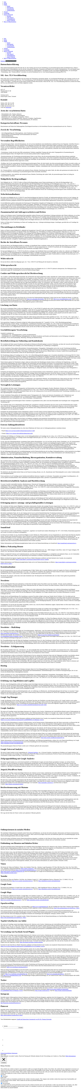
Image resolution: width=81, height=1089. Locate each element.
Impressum (8, 107)
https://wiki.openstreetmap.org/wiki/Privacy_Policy (66, 908)
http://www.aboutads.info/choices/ (35, 299)
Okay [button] (60, 1056)
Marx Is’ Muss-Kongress (10, 21)
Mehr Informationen (71, 1056)
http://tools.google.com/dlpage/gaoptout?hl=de (52, 737)
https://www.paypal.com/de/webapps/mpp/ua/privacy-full (20, 430)
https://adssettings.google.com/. (9, 872)
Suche (5, 3)
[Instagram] (6, 1050)
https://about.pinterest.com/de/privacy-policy (12, 1015)
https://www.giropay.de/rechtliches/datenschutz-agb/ (19, 433)
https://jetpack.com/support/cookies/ (14, 784)
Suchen (6, 1026)
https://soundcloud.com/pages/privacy (67, 543)
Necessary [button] (3, 1074)
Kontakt (9, 16)
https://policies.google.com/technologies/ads (12, 741)
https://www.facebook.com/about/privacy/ (17, 967)
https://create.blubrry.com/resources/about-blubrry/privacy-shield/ (32, 559)
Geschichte (6, 13)
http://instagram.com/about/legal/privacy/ (11, 1003)
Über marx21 (10, 17)
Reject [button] (63, 1056)
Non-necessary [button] (4, 1081)
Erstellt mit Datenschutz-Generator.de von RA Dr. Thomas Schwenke (34, 1019)
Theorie (6, 11)
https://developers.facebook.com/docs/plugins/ (31, 942)
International (10, 7)
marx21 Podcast (11, 20)
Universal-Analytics (33, 752)
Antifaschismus (11, 10)
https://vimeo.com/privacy (27, 868)
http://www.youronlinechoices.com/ (62, 299)
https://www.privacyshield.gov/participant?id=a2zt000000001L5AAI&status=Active (22, 719)
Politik (5, 4)
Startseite (3, 61)
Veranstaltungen (11, 19)
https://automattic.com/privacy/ (46, 782)
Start (5, 2)
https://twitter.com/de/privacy (42, 990)
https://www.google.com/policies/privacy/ (22, 881)
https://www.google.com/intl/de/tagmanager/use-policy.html (31, 704)
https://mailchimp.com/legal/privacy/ (10, 633)
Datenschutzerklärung (6, 1053)
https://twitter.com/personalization (63, 990)
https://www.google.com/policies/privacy (26, 870)
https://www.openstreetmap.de (40, 906)
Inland (8, 6)
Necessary (5, 1076)
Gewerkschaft (10, 9)
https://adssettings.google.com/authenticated (49, 881)
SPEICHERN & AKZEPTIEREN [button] (9, 1087)
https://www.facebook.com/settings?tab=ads (16, 974)
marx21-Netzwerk (8, 14)
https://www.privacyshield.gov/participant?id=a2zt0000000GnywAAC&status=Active (22, 946)
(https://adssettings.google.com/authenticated (12, 743)
